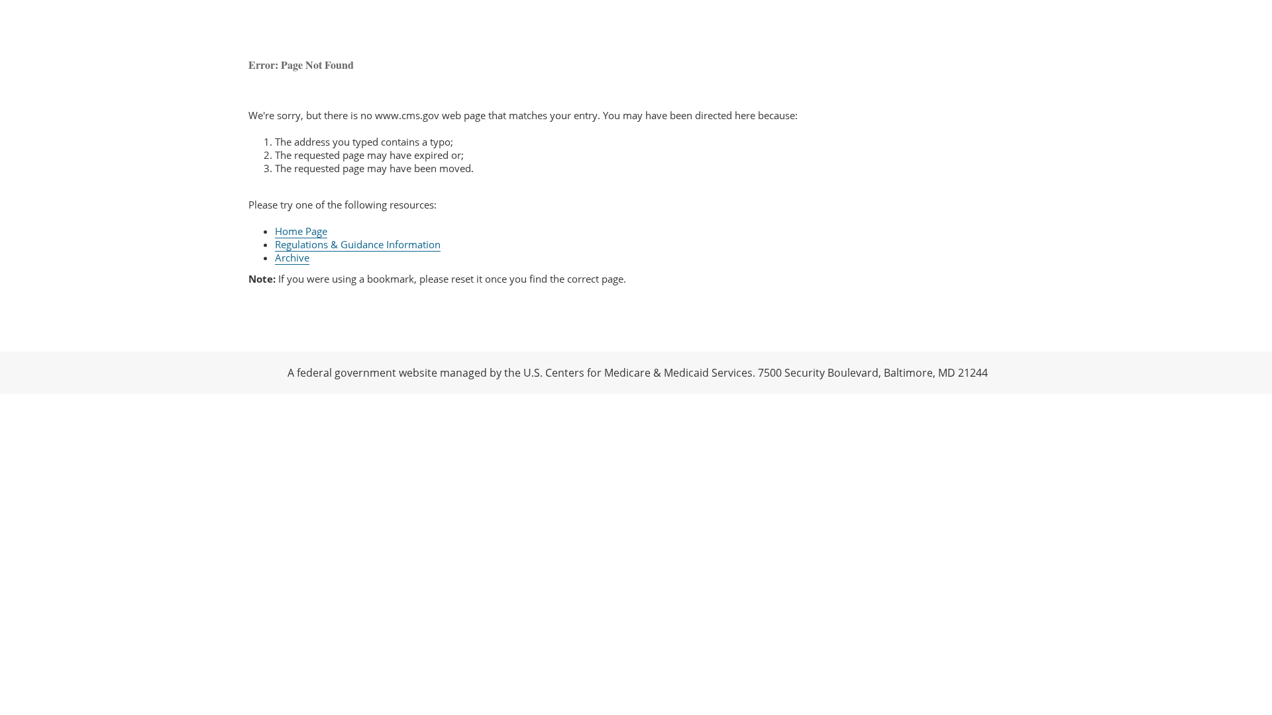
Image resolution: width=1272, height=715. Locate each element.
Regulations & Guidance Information (358, 244)
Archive (292, 257)
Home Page (301, 231)
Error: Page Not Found (301, 64)
